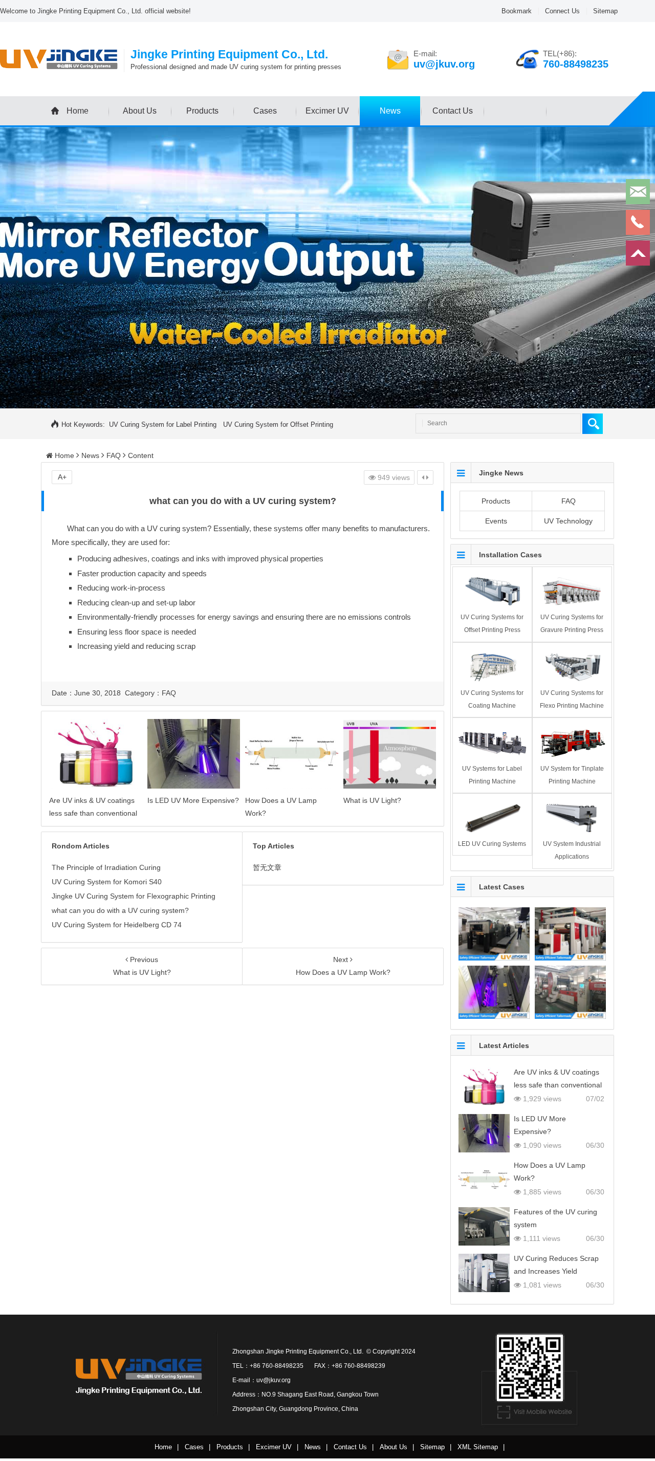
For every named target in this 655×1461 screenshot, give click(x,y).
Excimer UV (327, 110)
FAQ (113, 455)
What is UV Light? (372, 800)
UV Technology (568, 521)
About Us (140, 110)
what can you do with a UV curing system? (120, 910)
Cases (265, 110)
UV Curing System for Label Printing (162, 424)
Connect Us (562, 11)
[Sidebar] (425, 477)
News (390, 110)
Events (496, 521)
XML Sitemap (477, 1447)
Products (202, 110)
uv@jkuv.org (444, 64)
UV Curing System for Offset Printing (278, 424)
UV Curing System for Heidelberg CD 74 (117, 925)
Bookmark (516, 11)
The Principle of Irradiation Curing (106, 867)
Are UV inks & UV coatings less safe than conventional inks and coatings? (93, 813)
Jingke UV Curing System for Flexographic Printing (133, 896)
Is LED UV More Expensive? (193, 800)
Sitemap (605, 11)
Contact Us (452, 110)
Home (78, 110)
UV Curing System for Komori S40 (107, 882)
